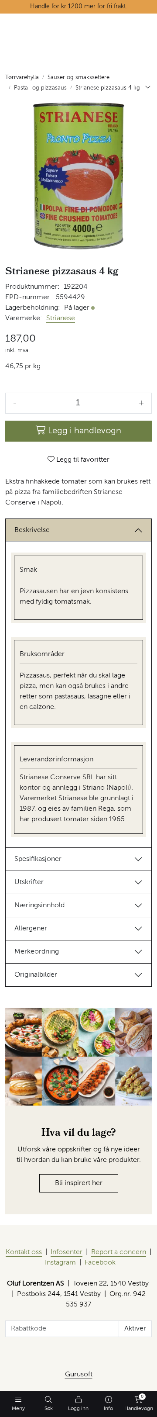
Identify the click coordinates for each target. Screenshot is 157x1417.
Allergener (30, 928)
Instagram (60, 1262)
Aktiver (135, 1328)
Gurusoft (78, 1374)
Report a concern (118, 1252)
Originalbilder (35, 974)
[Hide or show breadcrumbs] (147, 88)
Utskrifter (29, 882)
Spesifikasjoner (37, 859)
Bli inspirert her (78, 1183)
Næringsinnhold (39, 905)
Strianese (60, 318)
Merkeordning (36, 951)
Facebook (100, 1262)
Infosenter (66, 1252)
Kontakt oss (24, 1252)
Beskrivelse (32, 530)
